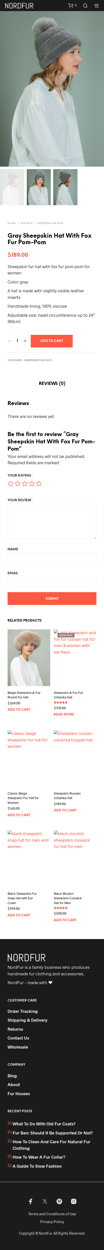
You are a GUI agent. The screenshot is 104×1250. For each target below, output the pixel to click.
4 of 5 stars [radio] (32, 484)
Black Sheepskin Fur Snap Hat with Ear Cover (22, 898)
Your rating (20, 475)
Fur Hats (26, 223)
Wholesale (18, 1046)
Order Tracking (23, 1011)
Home (12, 223)
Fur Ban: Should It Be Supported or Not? (53, 1132)
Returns (15, 1028)
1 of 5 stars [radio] (11, 484)
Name (14, 549)
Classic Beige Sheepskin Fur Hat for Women (23, 797)
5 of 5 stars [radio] (39, 484)
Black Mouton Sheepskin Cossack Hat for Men (68, 898)
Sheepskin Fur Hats (50, 223)
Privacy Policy (52, 1221)
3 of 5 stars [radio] (25, 484)
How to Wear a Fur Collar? (39, 1156)
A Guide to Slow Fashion (37, 1165)
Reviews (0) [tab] (52, 383)
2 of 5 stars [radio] (18, 484)
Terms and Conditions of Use (52, 1213)
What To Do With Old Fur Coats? (44, 1123)
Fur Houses (19, 1093)
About (14, 1084)
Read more (64, 714)
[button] (72, 5)
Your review (20, 500)
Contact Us (18, 1037)
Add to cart (19, 709)
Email (14, 573)
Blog (12, 1075)
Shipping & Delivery (27, 1019)
